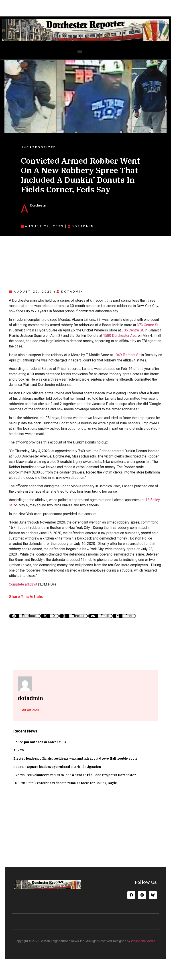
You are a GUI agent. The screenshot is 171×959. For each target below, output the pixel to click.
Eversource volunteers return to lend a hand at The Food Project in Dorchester (74, 775)
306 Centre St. (133, 330)
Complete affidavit (23, 584)
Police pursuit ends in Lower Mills (39, 742)
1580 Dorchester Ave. (120, 335)
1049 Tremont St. (127, 355)
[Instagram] (142, 895)
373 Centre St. (148, 325)
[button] (79, 51)
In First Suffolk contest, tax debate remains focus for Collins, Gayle (65, 783)
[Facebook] (131, 895)
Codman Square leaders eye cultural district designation (57, 767)
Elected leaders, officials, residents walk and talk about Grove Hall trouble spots (75, 758)
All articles (30, 710)
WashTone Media (143, 941)
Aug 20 (18, 750)
